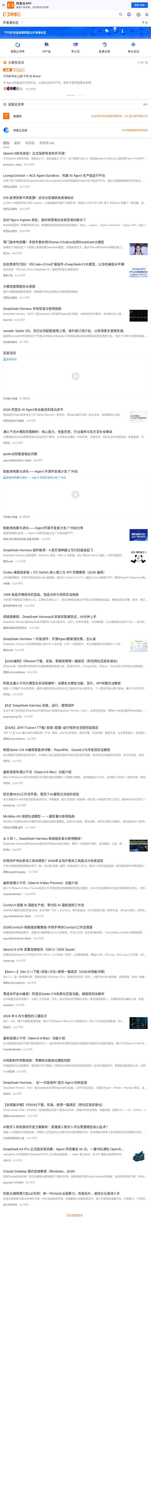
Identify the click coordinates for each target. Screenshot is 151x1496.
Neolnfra (7, 319)
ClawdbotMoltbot (12, 894)
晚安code (8, 561)
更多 (145, 104)
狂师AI (6, 849)
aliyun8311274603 (13, 1182)
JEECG (7, 1160)
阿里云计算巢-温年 (13, 827)
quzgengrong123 (12, 716)
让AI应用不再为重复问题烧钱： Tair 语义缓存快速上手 (119, 116)
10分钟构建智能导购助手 (135, 130)
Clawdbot (8, 1005)
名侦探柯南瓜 (10, 342)
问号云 (6, 442)
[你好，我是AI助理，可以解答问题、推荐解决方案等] (129, 14)
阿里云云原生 (10, 186)
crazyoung (8, 960)
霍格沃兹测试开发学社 (15, 627)
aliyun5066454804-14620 (17, 460)
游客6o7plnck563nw (14, 672)
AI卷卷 (6, 583)
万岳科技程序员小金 (13, 1138)
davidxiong (9, 805)
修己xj (6, 253)
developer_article (12, 164)
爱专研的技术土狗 (12, 605)
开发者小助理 (10, 398)
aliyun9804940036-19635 (17, 916)
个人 (145, 22)
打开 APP (139, 5)
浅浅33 (7, 1027)
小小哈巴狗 (9, 1071)
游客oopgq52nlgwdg (14, 871)
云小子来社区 (10, 1204)
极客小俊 (8, 275)
